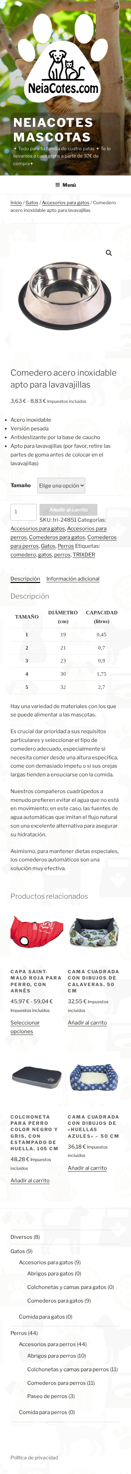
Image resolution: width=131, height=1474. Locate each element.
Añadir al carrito (68, 510)
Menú (69, 185)
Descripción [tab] (25, 579)
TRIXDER (84, 555)
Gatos (32, 202)
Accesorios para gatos (65, 202)
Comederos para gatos (57, 537)
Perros (66, 546)
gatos (45, 555)
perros (62, 555)
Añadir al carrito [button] (87, 1023)
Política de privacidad (34, 1457)
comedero (23, 555)
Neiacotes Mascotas (53, 130)
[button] (109, 253)
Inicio (16, 202)
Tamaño (20, 485)
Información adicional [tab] (73, 579)
